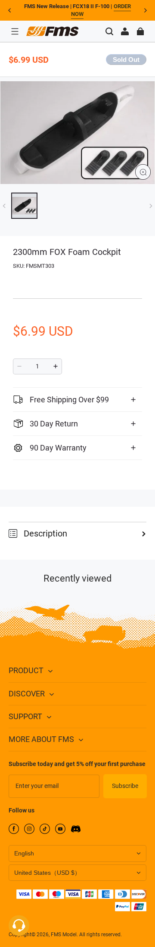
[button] (15, 31)
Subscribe (125, 785)
